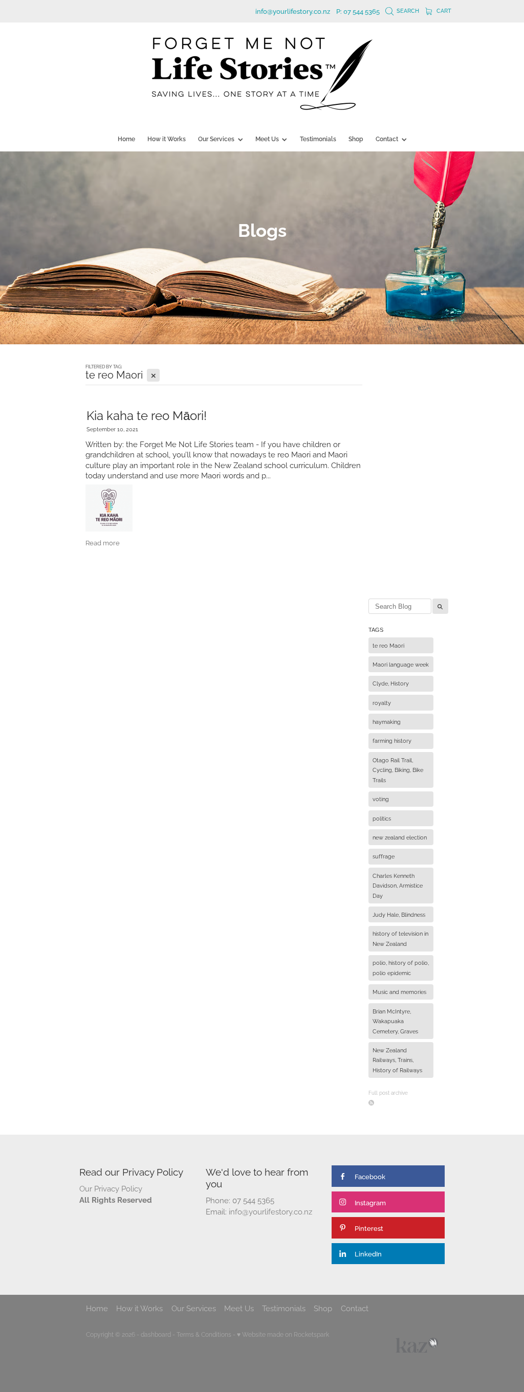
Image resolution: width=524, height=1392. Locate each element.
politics (382, 818)
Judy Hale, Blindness (399, 914)
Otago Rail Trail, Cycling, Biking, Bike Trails (398, 770)
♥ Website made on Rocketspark (283, 1334)
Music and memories (399, 991)
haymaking (387, 721)
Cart (443, 10)
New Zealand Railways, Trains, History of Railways (397, 1060)
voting (381, 798)
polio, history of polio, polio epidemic (401, 967)
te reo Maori (388, 645)
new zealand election (400, 837)
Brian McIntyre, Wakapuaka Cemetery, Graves (395, 1021)
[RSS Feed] (371, 1103)
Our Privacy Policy (110, 1188)
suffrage (384, 856)
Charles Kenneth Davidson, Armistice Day (398, 885)
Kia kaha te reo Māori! (146, 414)
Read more (102, 542)
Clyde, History (391, 683)
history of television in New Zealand (400, 938)
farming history (392, 740)
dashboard (156, 1334)
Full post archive (388, 1092)
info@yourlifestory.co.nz (292, 10)
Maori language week (401, 664)
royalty (382, 702)
